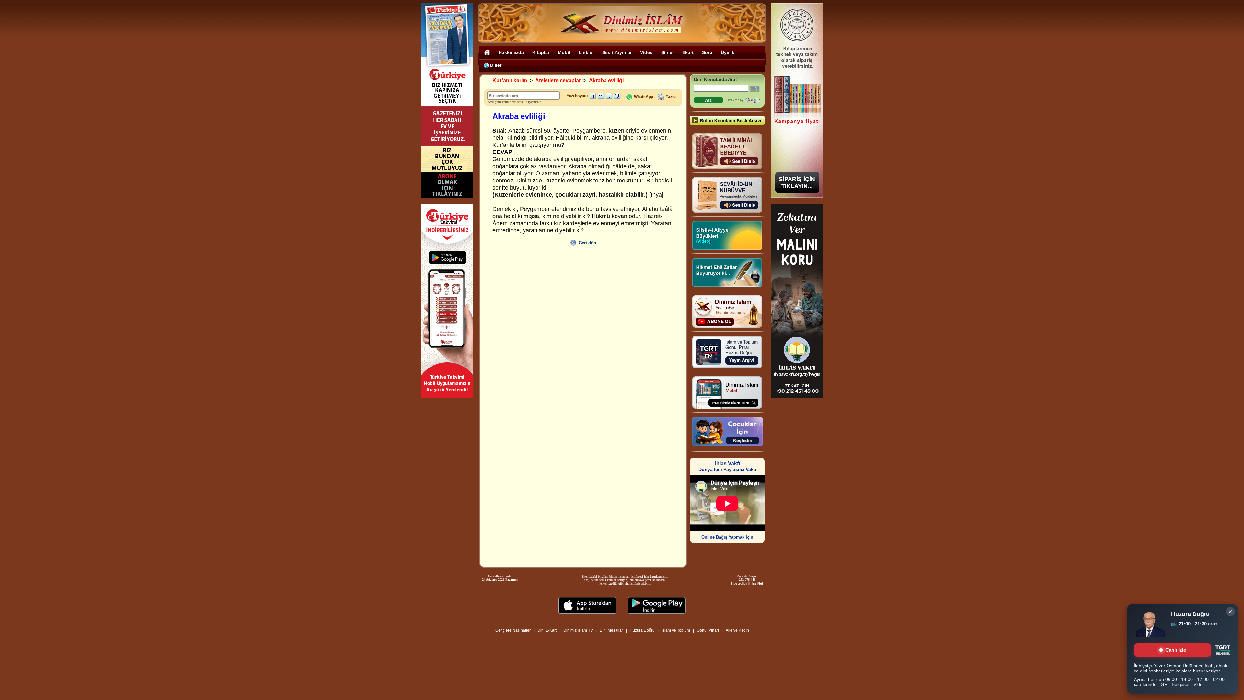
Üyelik (727, 52)
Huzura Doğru (642, 630)
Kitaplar (540, 52)
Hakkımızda (511, 52)
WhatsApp (643, 96)
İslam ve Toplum (676, 630)
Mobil (564, 52)
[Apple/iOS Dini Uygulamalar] (587, 612)
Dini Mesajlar (611, 630)
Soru (707, 52)
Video (646, 52)
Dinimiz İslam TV (578, 630)
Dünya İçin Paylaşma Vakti (727, 466)
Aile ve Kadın (737, 630)
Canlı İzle (1175, 650)
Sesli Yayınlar (617, 52)
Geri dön (587, 242)
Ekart (688, 52)
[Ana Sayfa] (486, 52)
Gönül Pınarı (708, 630)
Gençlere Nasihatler (513, 630)
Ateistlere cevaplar (558, 80)
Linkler (586, 52)
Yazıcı (671, 96)
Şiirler (667, 52)
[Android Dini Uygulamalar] (657, 612)
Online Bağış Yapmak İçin (727, 537)
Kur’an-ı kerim (509, 80)
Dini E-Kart (547, 630)
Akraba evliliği (606, 80)
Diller (495, 65)
